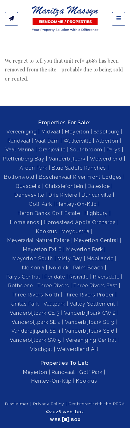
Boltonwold (19, 177)
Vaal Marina (19, 150)
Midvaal (51, 132)
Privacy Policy (48, 403)
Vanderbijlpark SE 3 (89, 322)
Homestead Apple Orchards (80, 222)
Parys (114, 150)
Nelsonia (33, 268)
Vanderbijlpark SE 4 (36, 331)
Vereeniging (21, 132)
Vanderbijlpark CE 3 (35, 313)
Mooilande (100, 259)
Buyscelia (28, 186)
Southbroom (86, 150)
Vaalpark (54, 304)
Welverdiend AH (77, 349)
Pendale (54, 277)
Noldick (59, 268)
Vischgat (41, 349)
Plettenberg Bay (23, 159)
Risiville (79, 277)
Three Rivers (53, 286)
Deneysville (29, 195)
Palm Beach (88, 268)
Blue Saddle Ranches (79, 168)
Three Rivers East (95, 286)
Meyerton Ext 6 (42, 249)
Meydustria (76, 231)
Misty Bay (69, 259)
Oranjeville (52, 150)
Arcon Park (33, 168)
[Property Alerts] (11, 19)
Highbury (96, 213)
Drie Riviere (63, 195)
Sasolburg (107, 132)
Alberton (107, 141)
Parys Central (23, 277)
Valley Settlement (92, 304)
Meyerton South (32, 259)
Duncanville (96, 195)
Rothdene (20, 286)
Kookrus (46, 231)
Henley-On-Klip (76, 204)
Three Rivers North (35, 295)
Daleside (99, 186)
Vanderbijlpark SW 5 (35, 340)
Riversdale (106, 277)
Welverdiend (106, 159)
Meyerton (77, 132)
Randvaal (19, 141)
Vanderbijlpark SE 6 (90, 331)
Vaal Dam (47, 141)
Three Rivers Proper (89, 295)
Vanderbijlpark (67, 159)
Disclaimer (17, 403)
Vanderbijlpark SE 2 (36, 322)
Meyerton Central (96, 240)
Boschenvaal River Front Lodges (80, 177)
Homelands (24, 222)
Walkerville (77, 141)
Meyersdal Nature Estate (38, 240)
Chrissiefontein (64, 186)
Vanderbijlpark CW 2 (90, 313)
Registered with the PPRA (96, 403)
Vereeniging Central (91, 340)
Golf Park (40, 204)
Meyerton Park (84, 249)
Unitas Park (25, 304)
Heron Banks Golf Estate (49, 213)
